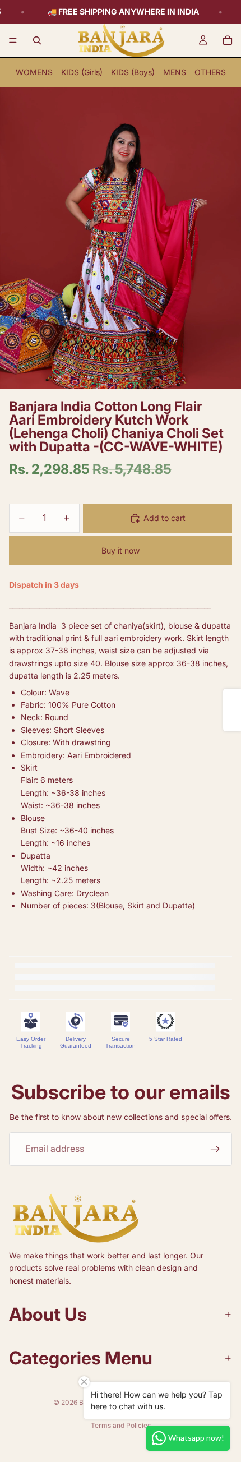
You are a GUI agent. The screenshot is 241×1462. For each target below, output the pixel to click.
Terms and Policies (121, 1425)
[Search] (37, 40)
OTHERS (210, 72)
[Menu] (13, 40)
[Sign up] (215, 1149)
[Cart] (227, 40)
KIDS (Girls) (82, 72)
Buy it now (120, 550)
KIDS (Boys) (133, 72)
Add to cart (164, 518)
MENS (174, 72)
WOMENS (34, 72)
